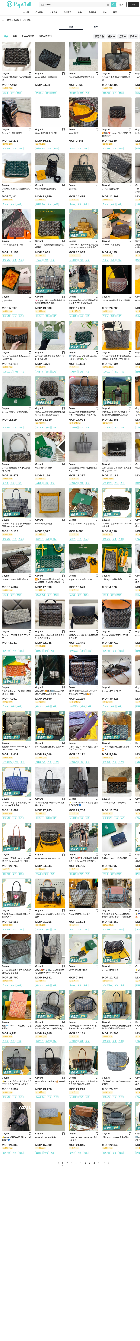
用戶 (96, 27)
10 (104, 1163)
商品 (71, 27)
